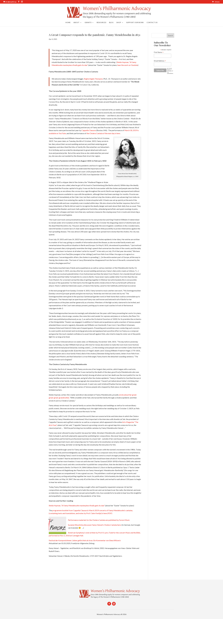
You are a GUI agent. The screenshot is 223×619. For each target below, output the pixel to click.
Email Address (160, 61)
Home (68, 22)
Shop (118, 22)
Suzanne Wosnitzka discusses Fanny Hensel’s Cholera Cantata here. (94, 525)
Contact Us (152, 22)
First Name (158, 52)
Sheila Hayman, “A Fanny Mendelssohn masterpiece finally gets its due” (77, 505)
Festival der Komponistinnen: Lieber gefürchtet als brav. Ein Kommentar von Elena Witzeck (85, 540)
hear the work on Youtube (127, 65)
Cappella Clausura (89, 130)
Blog (111, 22)
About (76, 22)
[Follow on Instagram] (114, 604)
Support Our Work (135, 22)
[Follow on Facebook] (109, 604)
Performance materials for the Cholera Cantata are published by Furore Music (99, 520)
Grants (88, 22)
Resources (101, 22)
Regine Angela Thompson (93, 79)
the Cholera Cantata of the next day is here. (103, 133)
